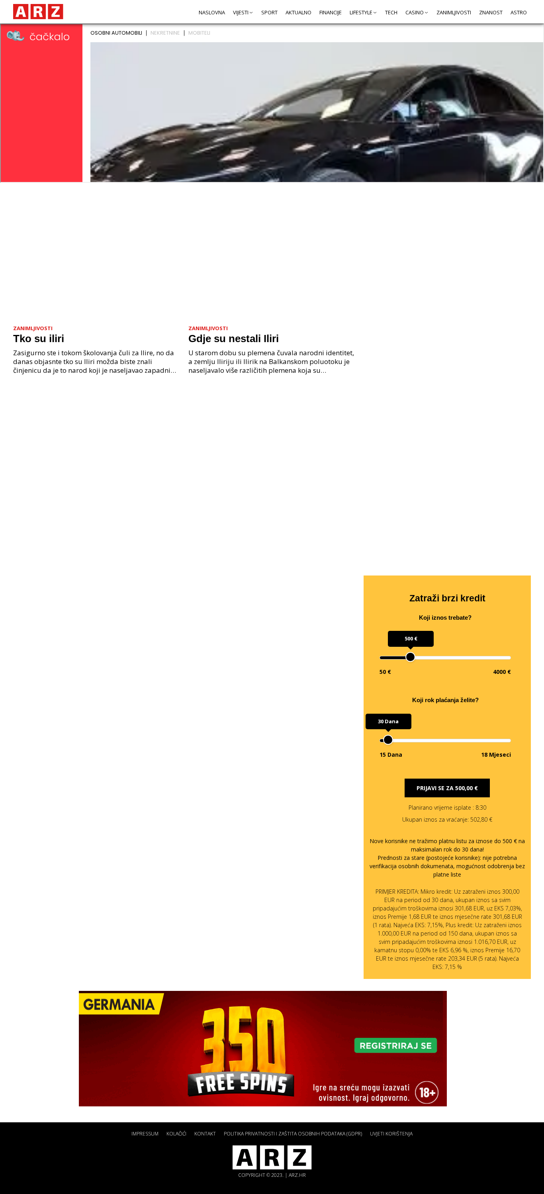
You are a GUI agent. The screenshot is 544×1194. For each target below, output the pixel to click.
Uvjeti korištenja (391, 1133)
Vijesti (241, 12)
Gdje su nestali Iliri (233, 338)
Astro (519, 12)
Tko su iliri (38, 338)
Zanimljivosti (453, 12)
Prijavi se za (447, 788)
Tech (391, 12)
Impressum (145, 1133)
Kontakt (205, 1133)
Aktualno (298, 12)
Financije (330, 12)
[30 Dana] (388, 740)
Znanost (491, 12)
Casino (414, 12)
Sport (269, 12)
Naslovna (212, 12)
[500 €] (410, 657)
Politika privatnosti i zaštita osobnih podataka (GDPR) (293, 1133)
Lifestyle (361, 12)
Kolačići (176, 1133)
